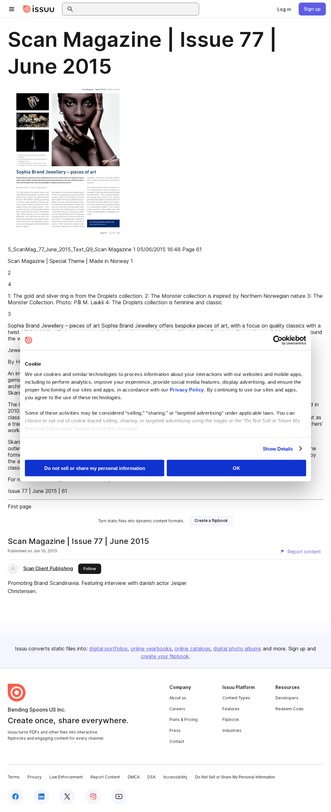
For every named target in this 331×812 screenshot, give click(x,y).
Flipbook (230, 719)
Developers (286, 697)
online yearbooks (151, 648)
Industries (231, 730)
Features (231, 708)
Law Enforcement (66, 777)
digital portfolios (108, 648)
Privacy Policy (187, 389)
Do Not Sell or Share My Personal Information (235, 777)
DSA (151, 777)
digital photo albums (237, 648)
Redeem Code (289, 708)
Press (175, 730)
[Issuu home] (39, 9)
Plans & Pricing (183, 719)
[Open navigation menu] (11, 9)
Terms (14, 777)
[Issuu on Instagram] (93, 796)
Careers (177, 708)
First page (19, 506)
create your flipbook (165, 656)
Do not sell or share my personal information (94, 468)
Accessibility (175, 777)
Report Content (105, 777)
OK (236, 468)
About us (177, 697)
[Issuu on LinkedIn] (41, 796)
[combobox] (136, 9)
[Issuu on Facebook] (15, 796)
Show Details (278, 448)
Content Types (236, 697)
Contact (176, 741)
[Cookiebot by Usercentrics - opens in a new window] (278, 340)
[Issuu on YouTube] (119, 796)
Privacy (34, 777)
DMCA (134, 777)
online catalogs (192, 648)
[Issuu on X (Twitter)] (67, 796)
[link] (284, 9)
